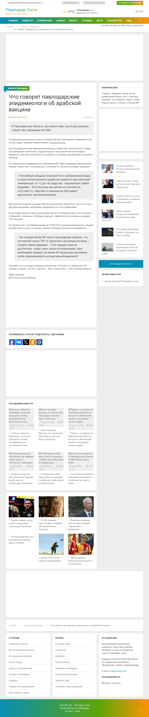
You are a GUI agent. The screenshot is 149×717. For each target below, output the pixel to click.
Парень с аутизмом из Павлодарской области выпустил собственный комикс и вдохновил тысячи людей (80, 439)
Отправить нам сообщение (68, 686)
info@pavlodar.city (117, 671)
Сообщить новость (122, 264)
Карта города (15, 662)
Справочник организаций (21, 686)
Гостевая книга (62, 644)
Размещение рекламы (66, 674)
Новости (27, 20)
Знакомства (114, 20)
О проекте (60, 650)
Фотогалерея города (19, 692)
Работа (73, 20)
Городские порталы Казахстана (23, 3)
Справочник (44, 20)
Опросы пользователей (20, 668)
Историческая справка (20, 656)
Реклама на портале (94, 3)
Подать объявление (130, 3)
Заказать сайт (62, 680)
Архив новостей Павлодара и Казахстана (122, 281)
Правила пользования (66, 668)
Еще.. (129, 20)
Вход (140, 11)
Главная (13, 20)
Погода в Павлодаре (19, 674)
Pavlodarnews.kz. (57, 142)
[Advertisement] (74, 57)
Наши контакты (71, 3)
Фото (99, 20)
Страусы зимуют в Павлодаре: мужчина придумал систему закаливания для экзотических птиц (19, 439)
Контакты (60, 656)
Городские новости (18, 644)
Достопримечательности (21, 650)
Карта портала (62, 662)
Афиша (60, 20)
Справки (87, 20)
